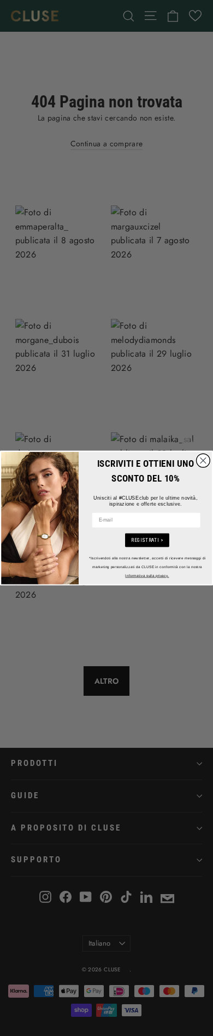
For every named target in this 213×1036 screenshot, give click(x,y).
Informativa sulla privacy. (147, 575)
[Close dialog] (203, 460)
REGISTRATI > (147, 540)
